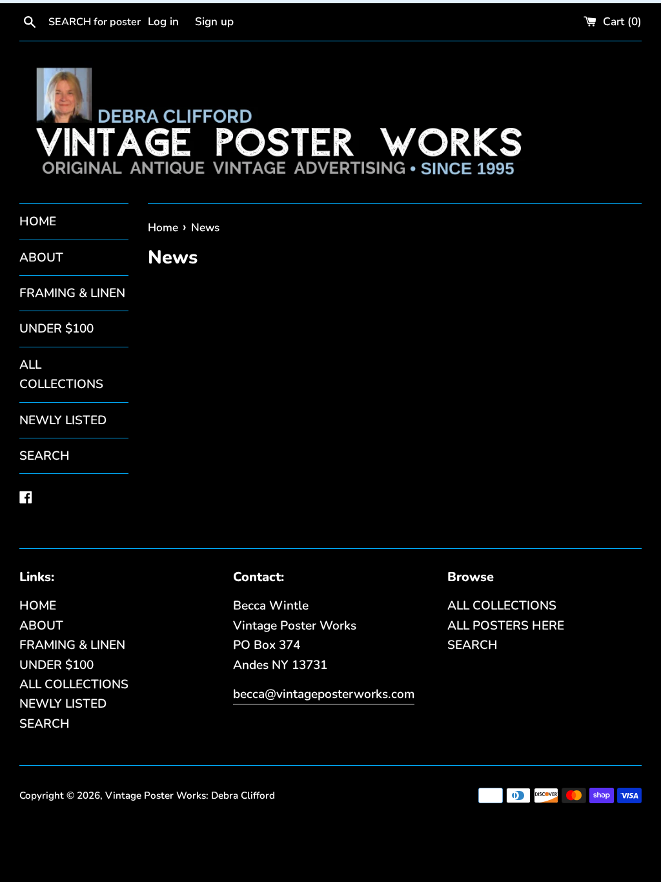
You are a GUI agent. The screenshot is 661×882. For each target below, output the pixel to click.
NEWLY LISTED (63, 420)
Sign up (214, 21)
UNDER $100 (56, 328)
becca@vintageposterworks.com (323, 694)
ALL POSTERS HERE (505, 625)
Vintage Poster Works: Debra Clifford (190, 795)
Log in (163, 21)
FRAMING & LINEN (72, 293)
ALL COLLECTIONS (61, 374)
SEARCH (44, 455)
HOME (37, 221)
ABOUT (41, 257)
